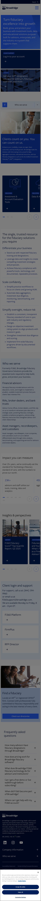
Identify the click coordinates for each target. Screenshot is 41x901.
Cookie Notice (22, 881)
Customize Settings (20, 897)
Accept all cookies (20, 887)
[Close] (38, 872)
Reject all (20, 892)
